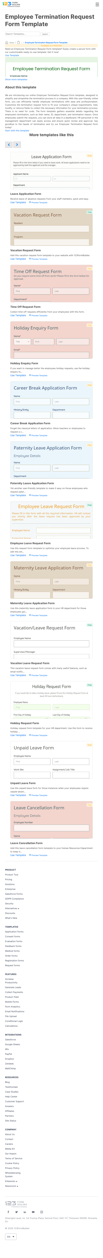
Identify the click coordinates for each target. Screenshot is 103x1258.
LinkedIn (25, 1212)
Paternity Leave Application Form (32, 483)
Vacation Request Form (25, 250)
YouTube (33, 1212)
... (21, 43)
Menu (97, 4)
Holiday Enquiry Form (24, 363)
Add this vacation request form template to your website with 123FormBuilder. (50, 255)
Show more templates (16, 79)
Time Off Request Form (25, 306)
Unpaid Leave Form (23, 783)
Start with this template (17, 130)
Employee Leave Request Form (30, 543)
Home (12, 43)
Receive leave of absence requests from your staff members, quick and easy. (49, 198)
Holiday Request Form (24, 723)
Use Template (12, 55)
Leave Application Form (25, 193)
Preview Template (39, 202)
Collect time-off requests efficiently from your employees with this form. (47, 311)
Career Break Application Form (30, 423)
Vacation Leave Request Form (29, 663)
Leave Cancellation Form (26, 843)
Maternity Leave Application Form (32, 603)
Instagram (41, 1212)
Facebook (8, 1212)
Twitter (16, 1212)
